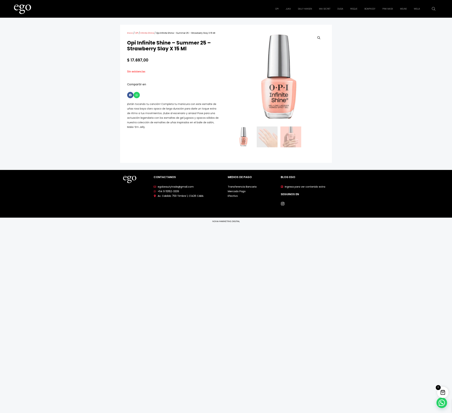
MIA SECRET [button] (324, 8)
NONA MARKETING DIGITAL (226, 221)
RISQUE (353, 8)
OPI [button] (277, 8)
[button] (130, 95)
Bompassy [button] (369, 8)
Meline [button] (403, 8)
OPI (136, 32)
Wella (417, 8)
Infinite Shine (147, 32)
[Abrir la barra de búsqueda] (433, 9)
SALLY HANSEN (305, 8)
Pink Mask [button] (387, 8)
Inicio (130, 32)
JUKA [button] (288, 8)
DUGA (340, 8)
